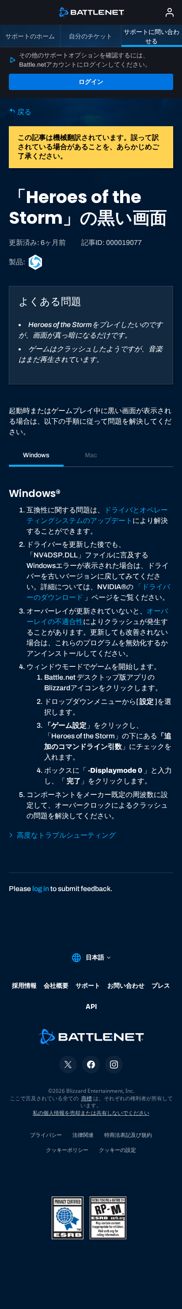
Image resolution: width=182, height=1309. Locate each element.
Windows (36, 455)
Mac (91, 455)
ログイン (91, 81)
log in (40, 888)
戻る (23, 112)
